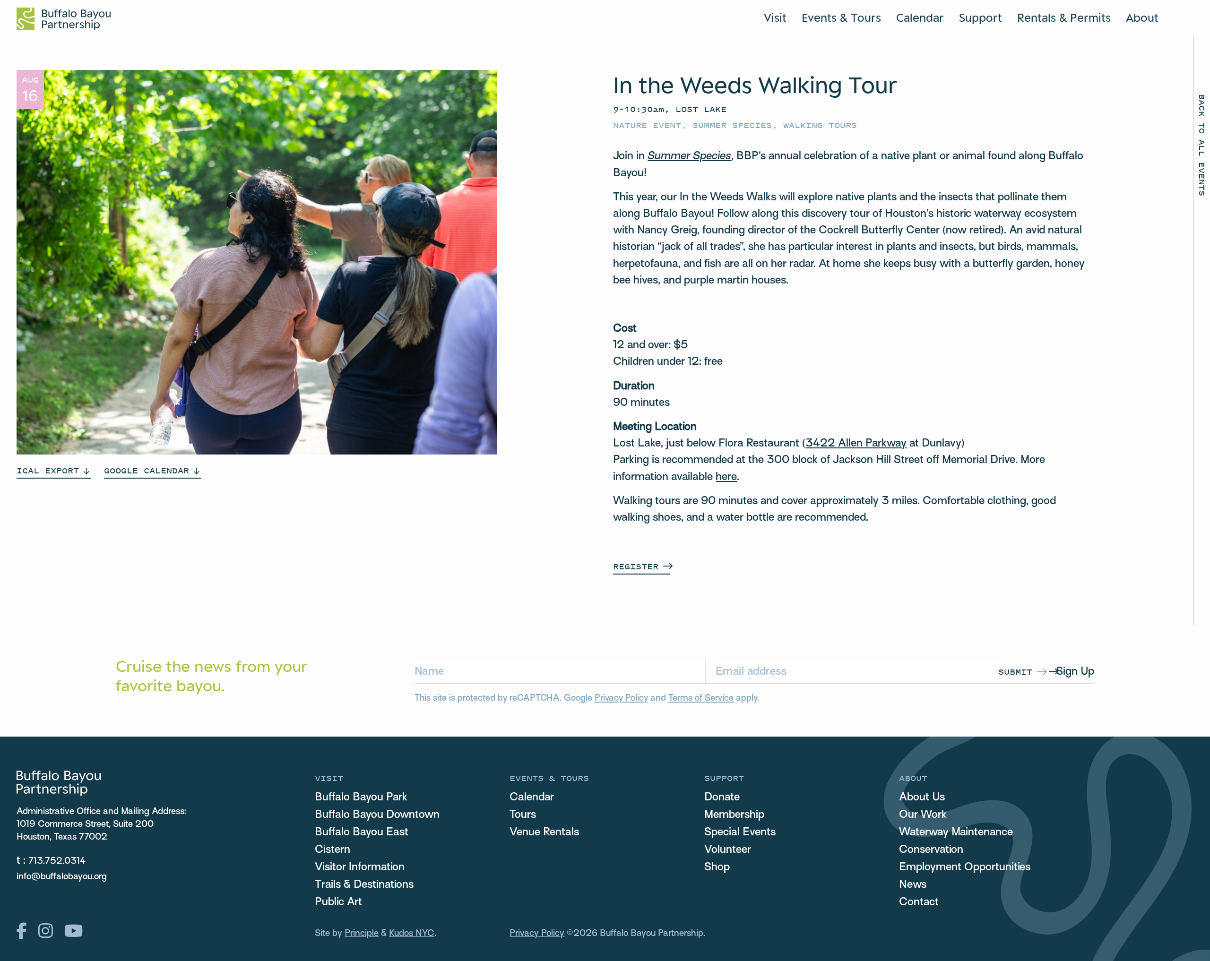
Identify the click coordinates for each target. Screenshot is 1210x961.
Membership (734, 815)
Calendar (920, 17)
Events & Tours (841, 17)
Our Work (923, 815)
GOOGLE (146, 470)
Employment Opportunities (964, 867)
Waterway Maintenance (956, 832)
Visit (775, 17)
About (1142, 17)
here (726, 477)
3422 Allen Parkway (856, 443)
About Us (922, 797)
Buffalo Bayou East (361, 832)
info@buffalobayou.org (62, 877)
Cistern (332, 850)
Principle (362, 933)
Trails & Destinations (364, 885)
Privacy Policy (621, 699)
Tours (523, 815)
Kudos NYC (411, 933)
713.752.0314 (57, 861)
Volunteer (727, 850)
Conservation (931, 850)
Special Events (740, 832)
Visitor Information (360, 867)
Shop (717, 867)
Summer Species (732, 125)
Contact (919, 902)
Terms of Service (701, 699)
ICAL (48, 470)
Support (980, 17)
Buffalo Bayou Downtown (377, 815)
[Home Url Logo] (64, 19)
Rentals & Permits (1064, 17)
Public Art (338, 902)
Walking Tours (820, 125)
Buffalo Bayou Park (361, 797)
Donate (722, 797)
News (912, 885)
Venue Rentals (544, 832)
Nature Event (647, 125)
